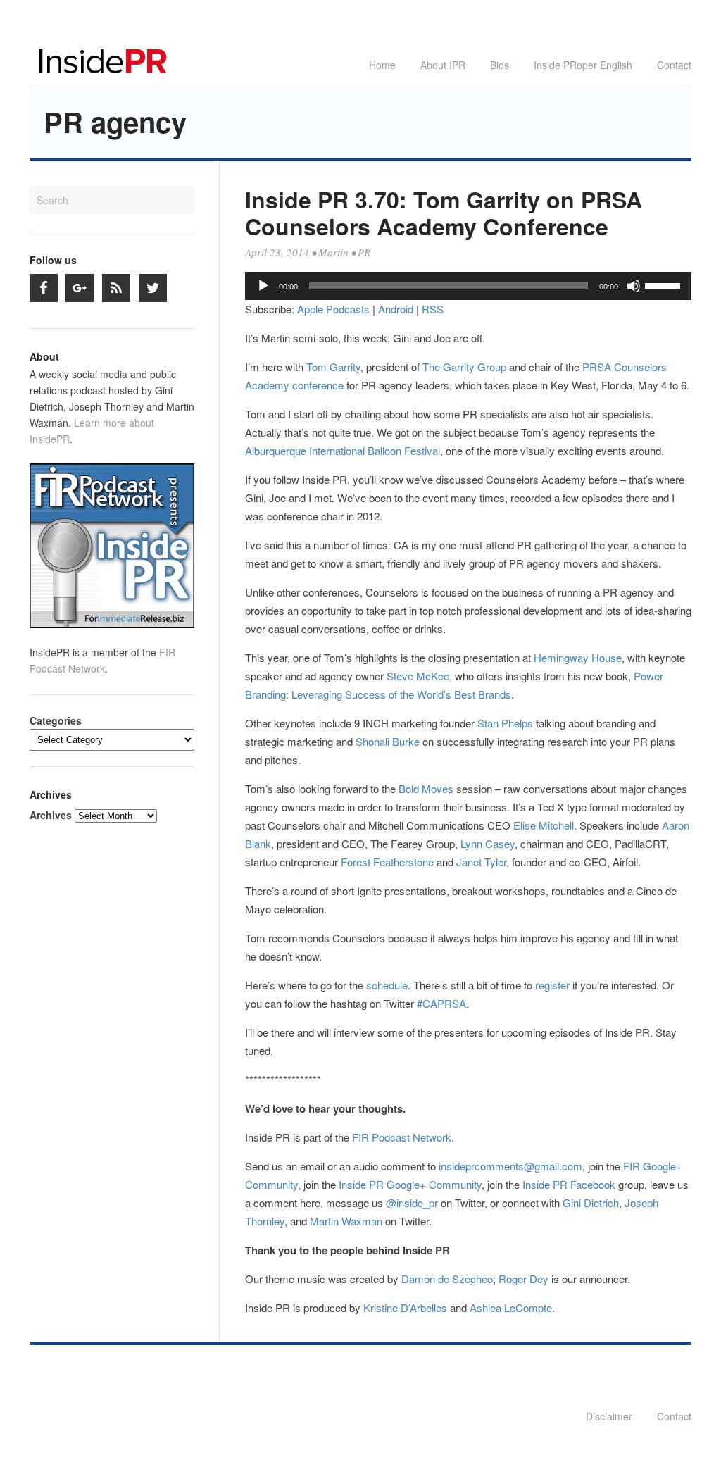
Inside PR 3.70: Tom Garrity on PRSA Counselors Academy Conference (443, 212)
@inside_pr (412, 1202)
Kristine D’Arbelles (405, 1307)
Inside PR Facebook (568, 1184)
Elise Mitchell (543, 825)
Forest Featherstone (387, 861)
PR (364, 252)
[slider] (664, 284)
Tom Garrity (333, 366)
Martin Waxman (346, 1220)
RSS (433, 308)
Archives (51, 815)
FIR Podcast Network (401, 1137)
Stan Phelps (505, 723)
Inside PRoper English (583, 65)
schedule (387, 985)
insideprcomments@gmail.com (510, 1165)
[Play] (263, 286)
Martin (333, 252)
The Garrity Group (464, 366)
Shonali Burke (388, 741)
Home (382, 65)
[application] (468, 286)
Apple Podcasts (333, 308)
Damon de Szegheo (447, 1278)
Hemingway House (578, 657)
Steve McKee (418, 675)
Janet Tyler (481, 861)
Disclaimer (609, 1416)
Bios (499, 65)
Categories (56, 720)
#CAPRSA (441, 1003)
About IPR (442, 65)
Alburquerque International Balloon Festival (342, 450)
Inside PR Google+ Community (410, 1184)
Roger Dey (523, 1278)
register (552, 985)
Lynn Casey (487, 843)
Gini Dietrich (591, 1202)
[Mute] (634, 286)
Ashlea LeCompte (511, 1307)
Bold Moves (426, 788)
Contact (674, 65)
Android (395, 308)
